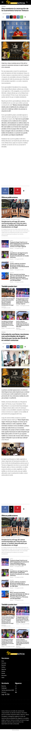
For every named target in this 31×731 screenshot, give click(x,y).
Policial (11, 251)
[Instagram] (16, 688)
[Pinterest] (14, 17)
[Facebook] (7, 17)
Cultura (11, 240)
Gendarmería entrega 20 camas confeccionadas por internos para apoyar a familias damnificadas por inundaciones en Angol (14, 224)
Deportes (12, 262)
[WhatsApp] (21, 17)
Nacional (12, 272)
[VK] (18, 17)
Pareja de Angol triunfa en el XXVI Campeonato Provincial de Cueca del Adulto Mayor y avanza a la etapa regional (19, 244)
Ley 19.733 (5, 694)
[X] (11, 17)
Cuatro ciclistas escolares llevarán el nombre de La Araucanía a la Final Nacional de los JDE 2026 (19, 266)
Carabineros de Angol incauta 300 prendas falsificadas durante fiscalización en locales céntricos (19, 255)
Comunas (3, 6)
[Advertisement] (15, 167)
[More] (25, 17)
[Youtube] (16, 692)
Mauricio (8, 219)
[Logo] (15, 2)
